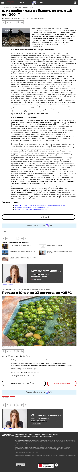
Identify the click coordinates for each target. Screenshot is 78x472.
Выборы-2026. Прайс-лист (22, 436)
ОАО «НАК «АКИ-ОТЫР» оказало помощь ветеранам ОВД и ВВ (40, 206)
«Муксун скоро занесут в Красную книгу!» (22, 251)
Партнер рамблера (31, 465)
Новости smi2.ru (8, 284)
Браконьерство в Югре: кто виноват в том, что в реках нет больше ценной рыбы (23, 258)
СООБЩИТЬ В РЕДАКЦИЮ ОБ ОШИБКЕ (42, 436)
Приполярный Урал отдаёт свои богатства (32, 208)
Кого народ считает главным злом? (20, 245)
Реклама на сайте (34, 434)
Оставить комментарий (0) (62, 383)
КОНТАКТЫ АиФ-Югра (21, 434)
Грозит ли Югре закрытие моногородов (31, 210)
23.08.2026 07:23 (6, 289)
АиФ (16, 346)
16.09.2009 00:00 (6, 7)
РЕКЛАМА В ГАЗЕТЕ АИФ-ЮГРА (50, 434)
